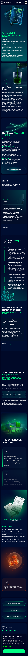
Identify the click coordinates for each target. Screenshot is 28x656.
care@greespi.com (9, 630)
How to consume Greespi (14, 616)
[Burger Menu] (26, 2)
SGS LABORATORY (14, 520)
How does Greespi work (14, 603)
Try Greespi (14, 610)
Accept (14, 651)
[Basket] (14, 2)
